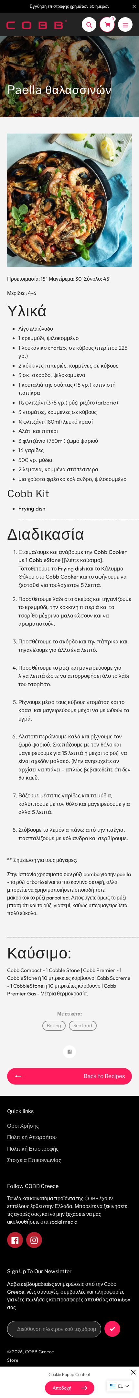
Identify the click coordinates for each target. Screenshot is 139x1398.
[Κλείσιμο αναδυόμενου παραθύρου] (133, 1372)
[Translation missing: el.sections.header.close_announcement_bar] (134, 6)
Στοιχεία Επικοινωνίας (34, 1160)
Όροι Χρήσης (23, 1125)
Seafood (82, 1025)
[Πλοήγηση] (125, 24)
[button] (120, 1386)
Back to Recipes (104, 1076)
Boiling (54, 1025)
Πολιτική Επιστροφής (33, 1148)
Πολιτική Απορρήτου (32, 1137)
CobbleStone (44, 560)
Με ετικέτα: (69, 1014)
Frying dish (71, 568)
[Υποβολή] (112, 1329)
